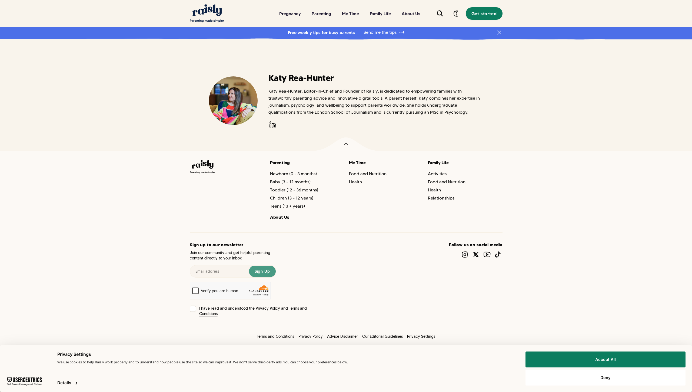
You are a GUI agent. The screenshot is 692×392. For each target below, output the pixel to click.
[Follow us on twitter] (475, 254)
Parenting (280, 162)
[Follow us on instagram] (464, 254)
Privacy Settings (421, 336)
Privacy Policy (268, 308)
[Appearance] (456, 13)
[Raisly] (207, 13)
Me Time (357, 162)
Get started (484, 13)
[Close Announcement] (499, 32)
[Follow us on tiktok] (498, 254)
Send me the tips (380, 32)
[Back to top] (346, 144)
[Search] (439, 13)
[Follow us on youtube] (487, 254)
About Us (279, 217)
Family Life (438, 162)
